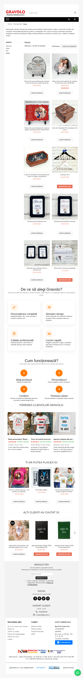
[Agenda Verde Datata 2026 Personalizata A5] (64, 530)
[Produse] (8, 19)
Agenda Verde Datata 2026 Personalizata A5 (64, 546)
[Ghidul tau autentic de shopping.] (40, 667)
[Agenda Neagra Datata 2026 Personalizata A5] (41, 530)
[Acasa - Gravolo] (15, 13)
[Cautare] (75, 13)
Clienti (34, 622)
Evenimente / (18, 24)
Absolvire (9, 46)
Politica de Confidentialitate (16, 634)
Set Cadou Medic (41, 490)
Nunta (8, 53)
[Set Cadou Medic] (41, 477)
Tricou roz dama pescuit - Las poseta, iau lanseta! (19, 490)
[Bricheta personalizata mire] (37, 206)
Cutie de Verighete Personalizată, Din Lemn (64, 129)
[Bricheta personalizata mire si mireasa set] (37, 253)
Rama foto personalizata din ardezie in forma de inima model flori (64, 82)
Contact (10, 639)
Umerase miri (64, 175)
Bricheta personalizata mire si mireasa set (37, 269)
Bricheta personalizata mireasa (64, 221)
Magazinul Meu (15, 622)
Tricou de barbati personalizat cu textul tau (47, 439)
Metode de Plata (36, 626)
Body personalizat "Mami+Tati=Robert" (22, 439)
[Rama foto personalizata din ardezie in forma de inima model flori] (65, 66)
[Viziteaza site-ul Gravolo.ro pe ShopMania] (54, 667)
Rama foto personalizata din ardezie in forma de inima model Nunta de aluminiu (37, 82)
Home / (10, 24)
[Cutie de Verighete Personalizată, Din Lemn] (65, 113)
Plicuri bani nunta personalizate (64, 268)
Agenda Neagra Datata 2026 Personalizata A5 (41, 546)
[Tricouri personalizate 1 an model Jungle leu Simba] (64, 477)
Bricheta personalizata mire (37, 221)
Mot (7, 50)
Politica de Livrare (13, 636)
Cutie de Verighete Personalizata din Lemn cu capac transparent (36, 175)
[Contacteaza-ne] (69, 19)
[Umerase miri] (65, 160)
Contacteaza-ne (65, 642)
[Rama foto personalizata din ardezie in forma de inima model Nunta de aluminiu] (37, 66)
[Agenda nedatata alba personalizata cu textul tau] (64, 423)
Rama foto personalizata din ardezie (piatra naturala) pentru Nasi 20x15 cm (37, 129)
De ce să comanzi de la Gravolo (18, 626)
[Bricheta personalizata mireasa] (65, 206)
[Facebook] (35, 598)
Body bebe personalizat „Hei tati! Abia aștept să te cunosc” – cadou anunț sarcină (19, 546)
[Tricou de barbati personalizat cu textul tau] (41, 423)
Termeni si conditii (13, 631)
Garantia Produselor (37, 631)
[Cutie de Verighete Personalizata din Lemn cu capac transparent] (37, 160)
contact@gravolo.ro (43, 615)
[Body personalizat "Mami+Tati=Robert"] (19, 423)
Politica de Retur (36, 629)
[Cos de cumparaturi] (74, 19)
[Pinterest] (39, 598)
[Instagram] (48, 598)
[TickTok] (43, 598)
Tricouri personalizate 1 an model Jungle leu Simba (64, 490)
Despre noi (11, 629)
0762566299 (42, 612)
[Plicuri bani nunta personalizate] (65, 253)
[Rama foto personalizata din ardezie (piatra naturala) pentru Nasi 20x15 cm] (37, 113)
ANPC (33, 634)
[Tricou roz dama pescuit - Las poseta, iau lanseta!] (19, 477)
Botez (8, 48)
